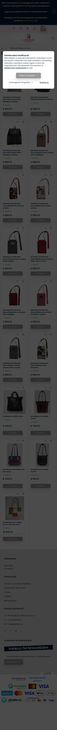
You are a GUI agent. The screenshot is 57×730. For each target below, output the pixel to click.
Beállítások (44, 82)
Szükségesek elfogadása (19, 82)
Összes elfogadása (27, 75)
